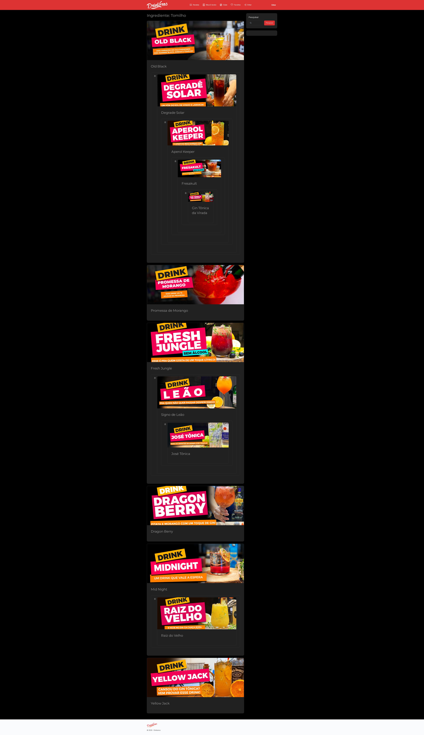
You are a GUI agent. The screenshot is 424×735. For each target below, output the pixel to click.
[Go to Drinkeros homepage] (157, 4)
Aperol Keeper (183, 152)
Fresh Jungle (161, 368)
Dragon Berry (162, 531)
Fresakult (189, 183)
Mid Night (159, 589)
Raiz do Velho (172, 635)
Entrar (274, 5)
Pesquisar (254, 17)
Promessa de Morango (169, 310)
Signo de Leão (172, 415)
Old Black (159, 66)
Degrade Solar (172, 113)
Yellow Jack (160, 703)
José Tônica (180, 454)
